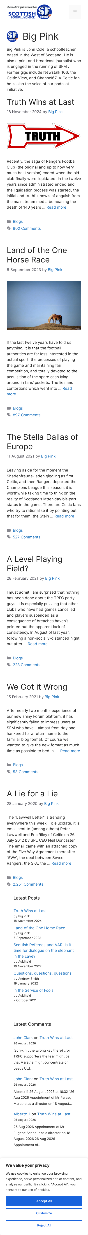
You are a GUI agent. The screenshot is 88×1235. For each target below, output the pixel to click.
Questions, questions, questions (43, 973)
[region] (44, 1196)
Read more (56, 207)
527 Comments (26, 537)
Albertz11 (22, 1114)
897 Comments (27, 415)
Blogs (18, 221)
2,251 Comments (28, 884)
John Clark (23, 1037)
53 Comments (25, 772)
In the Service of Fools (33, 990)
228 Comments (26, 665)
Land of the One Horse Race (37, 254)
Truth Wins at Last (40, 102)
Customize (44, 1213)
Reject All (44, 1225)
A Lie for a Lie (32, 793)
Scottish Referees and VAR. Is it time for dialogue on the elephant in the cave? (44, 951)
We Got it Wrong (37, 686)
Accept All (44, 1201)
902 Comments (27, 228)
